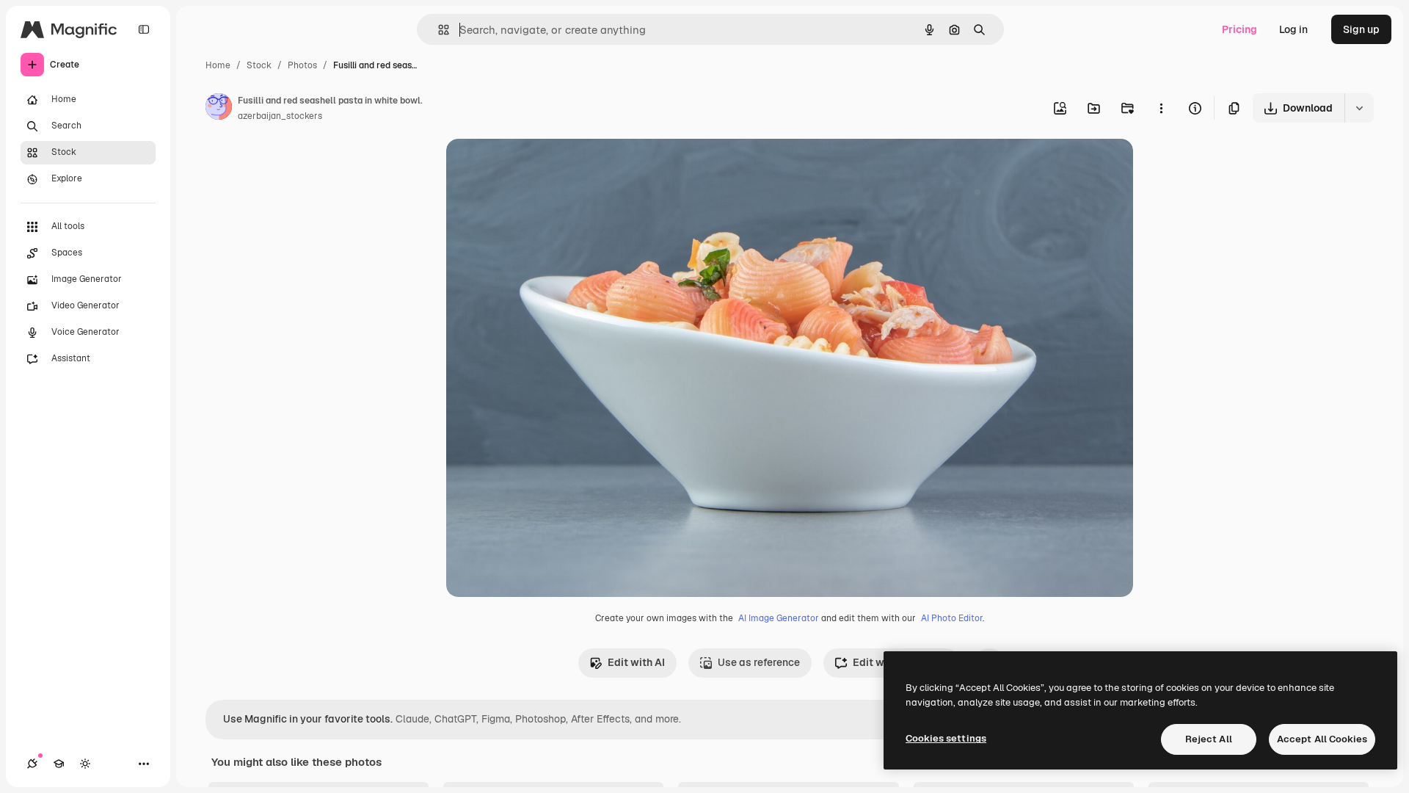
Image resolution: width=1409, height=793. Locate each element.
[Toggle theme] (85, 763)
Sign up (1361, 29)
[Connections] (32, 763)
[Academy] (58, 763)
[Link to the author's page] (218, 108)
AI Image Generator (778, 618)
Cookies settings (946, 738)
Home (217, 65)
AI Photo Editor (952, 618)
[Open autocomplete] (438, 29)
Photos (302, 65)
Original (540, 167)
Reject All (1208, 739)
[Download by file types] (1359, 108)
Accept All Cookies (1322, 739)
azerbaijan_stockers (280, 116)
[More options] (1161, 108)
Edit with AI (636, 662)
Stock (259, 65)
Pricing (1239, 29)
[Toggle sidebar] (144, 29)
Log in (1293, 29)
